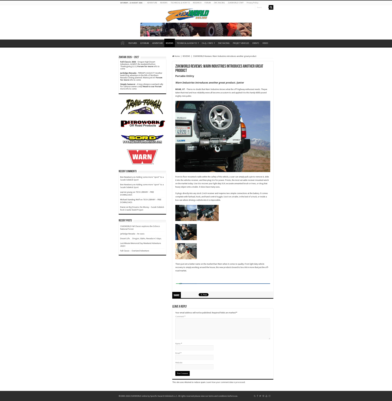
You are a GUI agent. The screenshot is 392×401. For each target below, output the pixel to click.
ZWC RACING (219, 3)
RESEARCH (197, 3)
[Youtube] (266, 396)
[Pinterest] (263, 396)
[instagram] (269, 396)
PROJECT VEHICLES (241, 43)
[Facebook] (257, 396)
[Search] (271, 7)
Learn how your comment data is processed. (225, 382)
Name (178, 343)
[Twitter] (260, 396)
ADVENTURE (152, 3)
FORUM (208, 3)
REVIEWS (164, 3)
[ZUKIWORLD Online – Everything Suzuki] (188, 14)
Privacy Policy (252, 3)
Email (178, 353)
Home (123, 43)
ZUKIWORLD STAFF (236, 3)
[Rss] (255, 396)
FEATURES (132, 43)
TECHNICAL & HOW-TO (180, 3)
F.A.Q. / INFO (207, 43)
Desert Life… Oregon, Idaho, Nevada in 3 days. (141, 238)
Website (178, 362)
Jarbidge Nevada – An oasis (132, 234)
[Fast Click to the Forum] (196, 29)
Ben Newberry (126, 184)
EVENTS (256, 43)
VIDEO (265, 43)
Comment (180, 316)
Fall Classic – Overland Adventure (134, 251)
